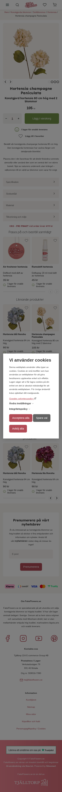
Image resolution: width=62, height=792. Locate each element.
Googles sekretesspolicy (21, 398)
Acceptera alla (20, 417)
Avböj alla (18, 428)
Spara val (41, 417)
